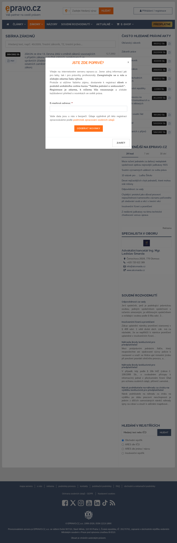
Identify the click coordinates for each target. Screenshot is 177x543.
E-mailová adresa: (61, 103)
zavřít (121, 143)
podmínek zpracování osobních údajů (93, 119)
